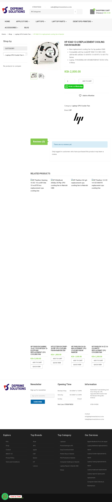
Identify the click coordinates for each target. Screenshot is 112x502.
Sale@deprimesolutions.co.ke (94, 419)
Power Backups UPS (66, 445)
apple (35, 450)
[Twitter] (10, 396)
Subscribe (38, 402)
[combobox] (75, 11)
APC (34, 445)
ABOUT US (9, 454)
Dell (34, 454)
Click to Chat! (15, 496)
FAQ (7, 441)
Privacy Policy (10, 458)
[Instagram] (24, 396)
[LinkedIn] (19, 396)
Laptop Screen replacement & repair (96, 455)
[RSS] (10, 399)
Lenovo (35, 466)
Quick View (36, 366)
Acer (34, 441)
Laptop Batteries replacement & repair (97, 447)
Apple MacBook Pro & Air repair (97, 441)
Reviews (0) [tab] (39, 141)
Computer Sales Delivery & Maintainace (95, 484)
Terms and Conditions (13, 462)
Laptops (63, 441)
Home (7, 21)
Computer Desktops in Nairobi (69, 462)
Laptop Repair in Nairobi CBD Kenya (69, 468)
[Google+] (15, 396)
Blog (26, 28)
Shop (10, 34)
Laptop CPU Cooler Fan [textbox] (15, 55)
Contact (8, 450)
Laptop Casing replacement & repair (96, 463)
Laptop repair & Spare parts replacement (96, 476)
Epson (35, 458)
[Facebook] (5, 396)
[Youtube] (5, 399)
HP (70, 110)
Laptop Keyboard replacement (97, 469)
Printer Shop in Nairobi (67, 454)
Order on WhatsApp (76, 86)
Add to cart (87, 81)
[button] (58, 42)
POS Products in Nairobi (67, 458)
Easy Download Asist (67, 450)
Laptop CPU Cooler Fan (23, 34)
